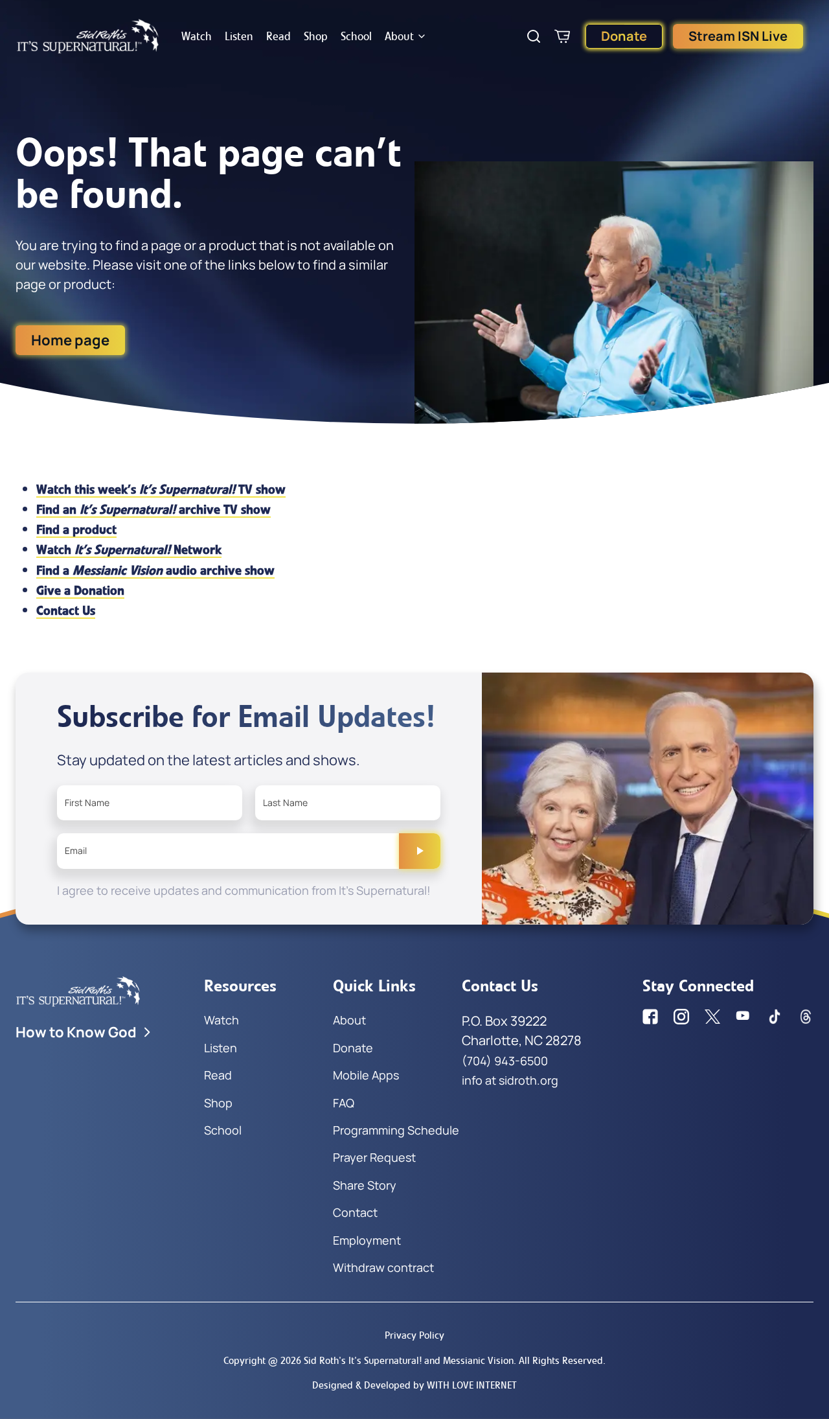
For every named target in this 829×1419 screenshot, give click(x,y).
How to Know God (76, 1032)
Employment (367, 1240)
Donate (624, 36)
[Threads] (805, 1016)
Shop (316, 36)
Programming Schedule (396, 1130)
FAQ (343, 1103)
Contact (355, 1212)
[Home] (88, 36)
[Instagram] (681, 1016)
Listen (239, 36)
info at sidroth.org (510, 1080)
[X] (712, 1016)
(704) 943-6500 (505, 1060)
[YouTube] (743, 1016)
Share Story (364, 1185)
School (356, 36)
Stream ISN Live (738, 36)
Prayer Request (374, 1157)
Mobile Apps (366, 1075)
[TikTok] (774, 1016)
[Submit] (419, 850)
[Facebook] (650, 1016)
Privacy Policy (414, 1335)
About (399, 36)
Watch (196, 36)
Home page (70, 340)
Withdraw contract (383, 1267)
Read (278, 36)
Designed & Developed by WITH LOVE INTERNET (414, 1385)
